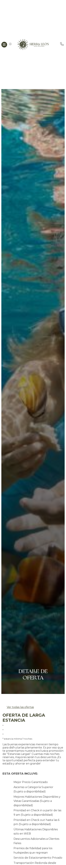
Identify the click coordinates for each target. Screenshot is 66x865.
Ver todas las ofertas (20, 707)
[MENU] (4, 44)
